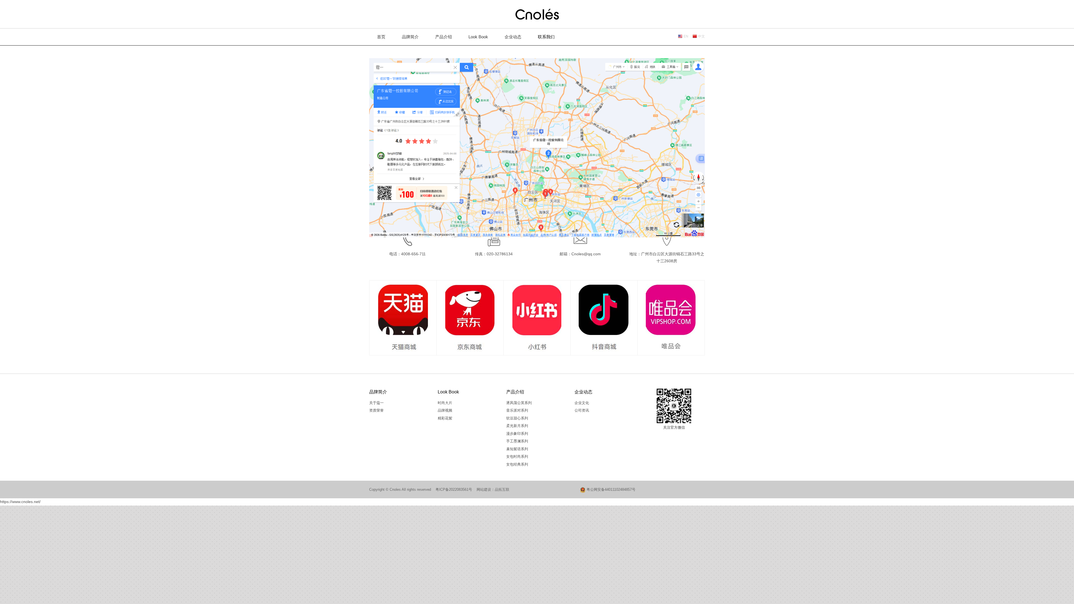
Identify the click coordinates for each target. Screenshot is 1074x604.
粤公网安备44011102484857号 (610, 489)
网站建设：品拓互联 (493, 489)
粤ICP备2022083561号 (453, 489)
